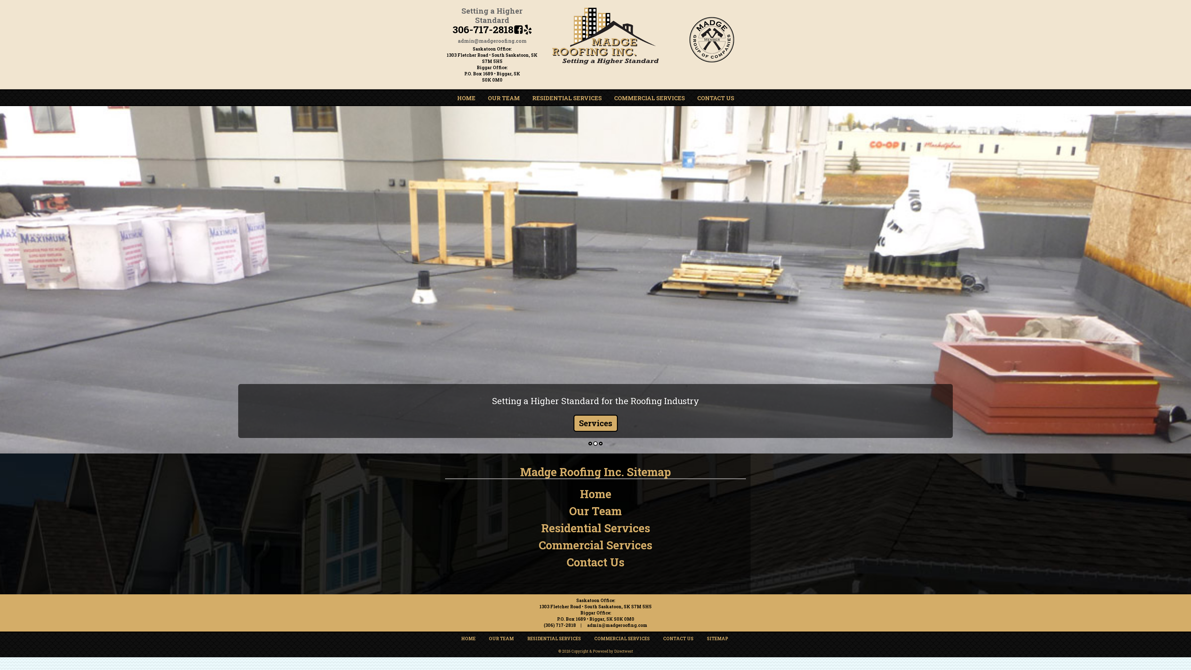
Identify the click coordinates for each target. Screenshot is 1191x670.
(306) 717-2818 (560, 625)
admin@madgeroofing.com (492, 41)
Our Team (504, 98)
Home (466, 98)
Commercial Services (649, 98)
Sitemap (717, 638)
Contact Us (715, 98)
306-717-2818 (483, 29)
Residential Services (567, 98)
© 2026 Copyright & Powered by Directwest (595, 651)
